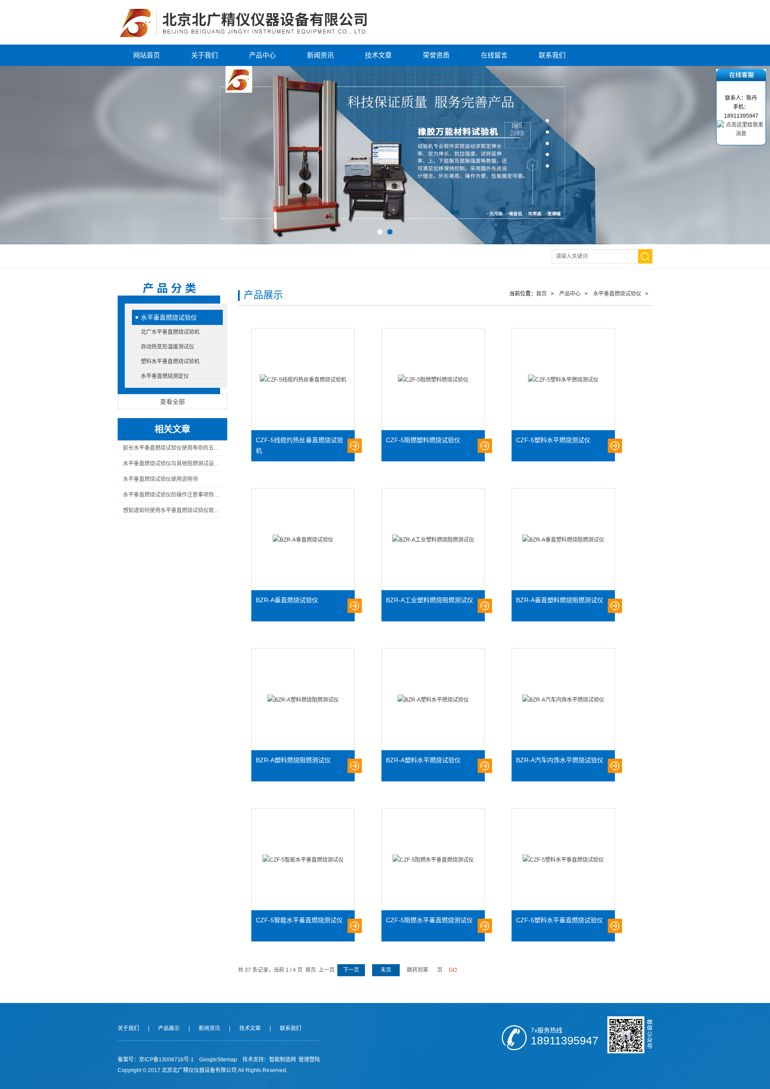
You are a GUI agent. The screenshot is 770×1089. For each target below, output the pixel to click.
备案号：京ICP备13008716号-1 (156, 1059)
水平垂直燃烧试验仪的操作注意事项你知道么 (172, 495)
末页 (386, 970)
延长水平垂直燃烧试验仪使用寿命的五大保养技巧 (172, 448)
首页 (541, 294)
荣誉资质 (436, 55)
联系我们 (552, 55)
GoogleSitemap (218, 1059)
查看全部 (172, 401)
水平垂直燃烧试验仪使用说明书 (160, 479)
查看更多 (355, 446)
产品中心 (262, 55)
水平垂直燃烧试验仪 (169, 317)
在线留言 (494, 55)
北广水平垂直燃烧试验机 (170, 332)
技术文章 (378, 55)
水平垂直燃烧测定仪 (165, 376)
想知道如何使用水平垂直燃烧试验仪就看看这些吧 (172, 510)
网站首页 (146, 55)
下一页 (351, 970)
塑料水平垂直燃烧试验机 (170, 361)
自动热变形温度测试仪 (167, 347)
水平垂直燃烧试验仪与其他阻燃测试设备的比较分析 (172, 463)
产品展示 (169, 1028)
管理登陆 (309, 1059)
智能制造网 (282, 1059)
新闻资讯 (320, 55)
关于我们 (204, 55)
